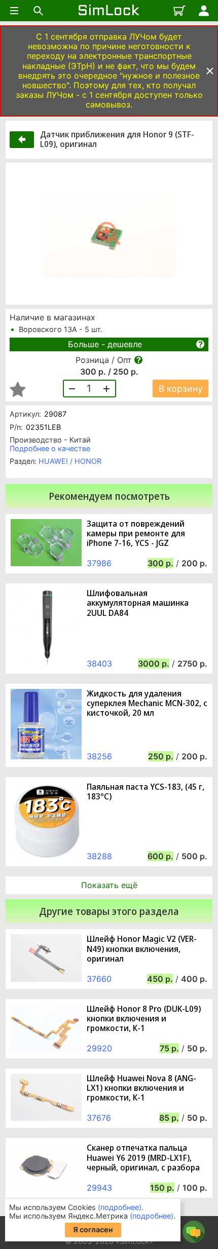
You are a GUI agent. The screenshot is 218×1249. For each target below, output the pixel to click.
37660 (99, 979)
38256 (99, 756)
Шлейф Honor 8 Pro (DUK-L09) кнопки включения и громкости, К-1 (144, 1019)
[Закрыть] (209, 71)
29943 (99, 1188)
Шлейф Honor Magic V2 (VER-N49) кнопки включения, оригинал (142, 949)
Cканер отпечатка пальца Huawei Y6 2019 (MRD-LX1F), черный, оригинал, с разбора (143, 1157)
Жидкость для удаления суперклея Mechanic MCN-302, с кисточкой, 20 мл (147, 703)
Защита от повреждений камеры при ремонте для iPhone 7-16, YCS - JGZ (136, 533)
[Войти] (204, 11)
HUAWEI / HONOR (70, 461)
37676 (99, 1118)
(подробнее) (119, 1207)
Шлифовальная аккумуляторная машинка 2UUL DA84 (138, 603)
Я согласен (93, 1229)
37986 (99, 563)
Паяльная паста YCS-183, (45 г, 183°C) (145, 791)
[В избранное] (18, 389)
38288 (99, 856)
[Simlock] (109, 11)
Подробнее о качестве (50, 448)
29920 (99, 1048)
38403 (99, 663)
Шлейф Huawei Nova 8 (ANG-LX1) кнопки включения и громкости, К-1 (141, 1088)
